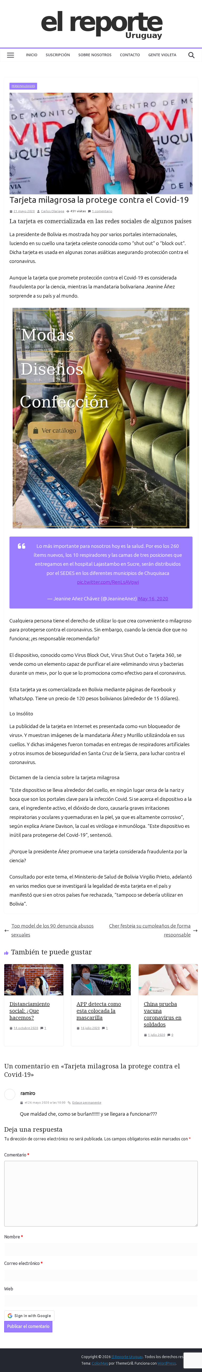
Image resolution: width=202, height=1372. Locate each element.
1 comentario (102, 211)
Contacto (130, 54)
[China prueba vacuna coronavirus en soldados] (168, 968)
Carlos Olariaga (52, 211)
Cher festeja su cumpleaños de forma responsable (150, 930)
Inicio (31, 54)
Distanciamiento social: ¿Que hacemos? (29, 1010)
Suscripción (58, 54)
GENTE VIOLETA (162, 54)
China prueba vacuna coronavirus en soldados (162, 1014)
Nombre (13, 1236)
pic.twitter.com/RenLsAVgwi (108, 582)
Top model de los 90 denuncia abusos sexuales (52, 930)
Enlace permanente (86, 1102)
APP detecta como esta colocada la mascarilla (99, 1010)
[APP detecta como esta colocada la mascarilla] (100, 968)
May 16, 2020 (153, 599)
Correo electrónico (23, 1263)
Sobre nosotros (95, 54)
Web (8, 1288)
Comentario (16, 1154)
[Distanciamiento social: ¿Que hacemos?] (33, 968)
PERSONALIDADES (23, 86)
